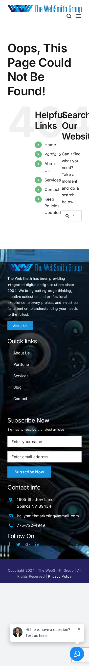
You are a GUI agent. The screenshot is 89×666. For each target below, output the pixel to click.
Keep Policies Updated (52, 206)
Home (50, 144)
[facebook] (9, 544)
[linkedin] (37, 544)
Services (52, 179)
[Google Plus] (27, 544)
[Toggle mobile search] (69, 16)
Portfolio (52, 154)
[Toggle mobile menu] (79, 16)
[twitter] (18, 544)
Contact (52, 189)
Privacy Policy (59, 576)
